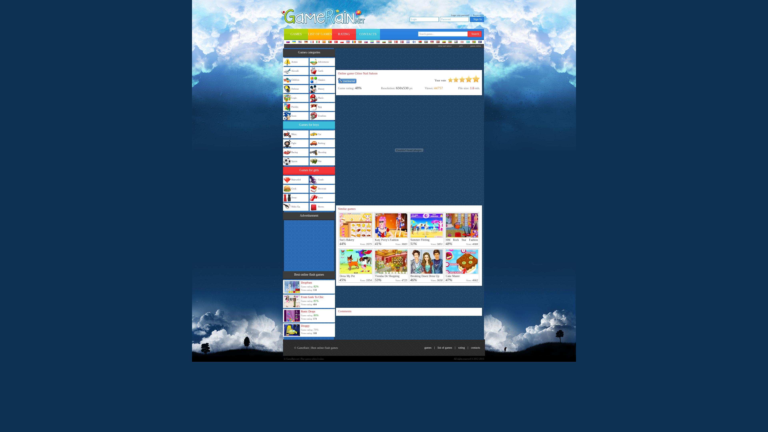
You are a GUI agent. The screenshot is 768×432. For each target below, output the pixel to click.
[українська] (294, 42)
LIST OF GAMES (445, 347)
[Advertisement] (309, 245)
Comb (321, 179)
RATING (461, 347)
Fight (293, 143)
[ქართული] (462, 42)
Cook (293, 188)
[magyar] (390, 42)
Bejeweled (296, 179)
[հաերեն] (432, 42)
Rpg (320, 107)
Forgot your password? (460, 15)
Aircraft (295, 71)
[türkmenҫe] (480, 42)
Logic (294, 98)
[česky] (348, 42)
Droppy (305, 325)
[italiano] (318, 42)
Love (320, 197)
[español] (324, 42)
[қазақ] (468, 42)
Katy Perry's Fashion (387, 239)
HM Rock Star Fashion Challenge (462, 241)
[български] (384, 42)
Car (319, 134)
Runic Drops (308, 311)
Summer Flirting (419, 239)
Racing (294, 152)
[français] (312, 42)
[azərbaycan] (426, 42)
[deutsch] (306, 42)
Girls (461, 46)
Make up (295, 206)
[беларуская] (420, 42)
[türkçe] (336, 42)
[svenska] (408, 42)
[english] (300, 42)
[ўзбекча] (456, 42)
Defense (295, 89)
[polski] (342, 42)
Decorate (322, 188)
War (320, 161)
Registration (478, 15)
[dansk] (396, 42)
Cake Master (453, 276)
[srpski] (360, 42)
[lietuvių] (444, 42)
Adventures (323, 62)
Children (295, 80)
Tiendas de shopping (387, 276)
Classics (321, 80)
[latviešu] (438, 42)
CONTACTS (475, 347)
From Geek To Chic (312, 297)
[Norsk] (402, 42)
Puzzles (294, 107)
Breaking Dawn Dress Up (424, 276)
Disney (321, 89)
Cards (320, 71)
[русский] (288, 42)
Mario (321, 98)
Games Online (475, 46)
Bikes (293, 134)
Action (294, 62)
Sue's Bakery (347, 239)
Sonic (294, 116)
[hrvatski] (378, 42)
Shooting (322, 152)
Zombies (322, 116)
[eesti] (450, 42)
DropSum (306, 282)
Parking (321, 143)
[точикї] (474, 42)
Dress (293, 197)
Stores (321, 206)
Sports (294, 161)
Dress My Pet (347, 276)
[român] (354, 42)
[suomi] (414, 42)
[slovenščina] (372, 42)
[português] (330, 42)
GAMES (427, 347)
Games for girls (309, 170)
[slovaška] (366, 42)
